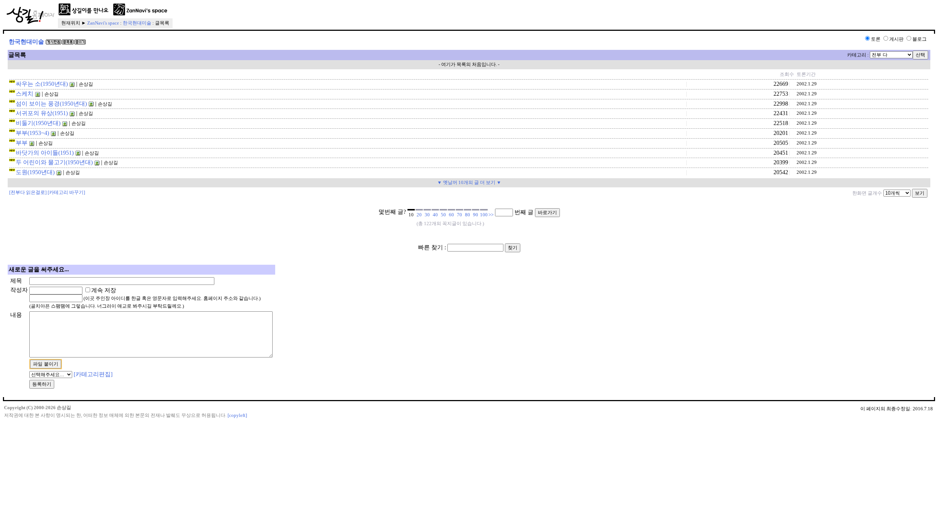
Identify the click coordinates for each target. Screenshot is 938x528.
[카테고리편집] (93, 374)
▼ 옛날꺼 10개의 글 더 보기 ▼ (469, 182)
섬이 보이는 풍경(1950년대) (51, 103)
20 (419, 214)
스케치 (24, 94)
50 (443, 214)
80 (467, 214)
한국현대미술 (137, 23)
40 (435, 214)
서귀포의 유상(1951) (42, 113)
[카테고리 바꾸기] (66, 192)
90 (475, 214)
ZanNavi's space (103, 23)
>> (491, 214)
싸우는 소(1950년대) (42, 84)
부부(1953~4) (32, 133)
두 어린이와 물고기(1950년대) (54, 162)
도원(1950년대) (35, 172)
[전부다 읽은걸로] (28, 192)
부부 (21, 143)
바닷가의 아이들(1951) (45, 153)
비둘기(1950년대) (38, 123)
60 (451, 214)
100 (484, 214)
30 (427, 214)
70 (459, 214)
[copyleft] (237, 415)
